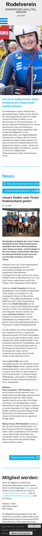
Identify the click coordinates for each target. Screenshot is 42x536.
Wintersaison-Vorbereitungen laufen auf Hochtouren (23, 184)
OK (34, 526)
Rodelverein (21, 4)
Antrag (27, 488)
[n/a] (4, 21)
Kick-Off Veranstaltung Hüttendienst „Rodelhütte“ (22, 191)
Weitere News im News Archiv (23, 457)
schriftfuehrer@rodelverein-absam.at (17, 496)
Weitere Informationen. (21, 533)
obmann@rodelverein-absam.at (15, 493)
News (8, 176)
